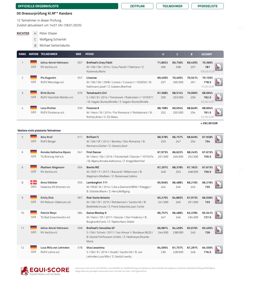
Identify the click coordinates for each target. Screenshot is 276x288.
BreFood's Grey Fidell (99, 62)
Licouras (91, 77)
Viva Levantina (95, 247)
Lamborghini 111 (97, 182)
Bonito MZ (93, 167)
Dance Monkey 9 (96, 213)
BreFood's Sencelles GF (100, 228)
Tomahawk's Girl (96, 93)
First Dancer (94, 152)
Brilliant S (92, 137)
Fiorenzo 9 (93, 108)
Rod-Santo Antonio (98, 197)
